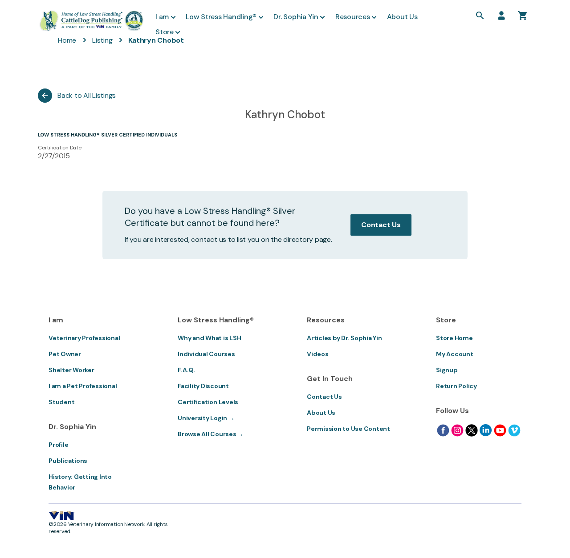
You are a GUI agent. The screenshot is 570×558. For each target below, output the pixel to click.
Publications (68, 461)
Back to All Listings (86, 95)
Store (164, 31)
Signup (447, 370)
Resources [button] (352, 16)
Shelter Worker (71, 370)
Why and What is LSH (209, 338)
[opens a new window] (443, 430)
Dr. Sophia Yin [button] (295, 16)
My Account (454, 354)
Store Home (454, 338)
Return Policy (456, 386)
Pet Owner (65, 354)
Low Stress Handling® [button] (221, 16)
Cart (523, 15)
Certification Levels (208, 402)
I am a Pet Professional (83, 386)
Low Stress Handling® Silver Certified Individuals (107, 135)
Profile (58, 445)
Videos (318, 354)
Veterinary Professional (84, 338)
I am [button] (162, 16)
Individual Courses (206, 354)
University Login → (206, 418)
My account (501, 15)
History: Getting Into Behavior (80, 482)
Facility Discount (203, 386)
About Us (321, 413)
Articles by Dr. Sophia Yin (344, 338)
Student (61, 402)
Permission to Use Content (348, 429)
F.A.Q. (186, 370)
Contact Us (381, 224)
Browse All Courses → (211, 434)
